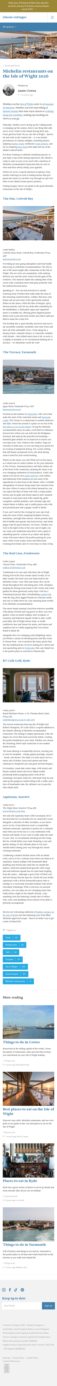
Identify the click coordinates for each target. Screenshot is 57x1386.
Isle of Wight (26, 104)
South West (8, 1329)
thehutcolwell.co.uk (12, 259)
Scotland (33, 1333)
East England (22, 1333)
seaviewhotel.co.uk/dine (14, 811)
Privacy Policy (18, 1358)
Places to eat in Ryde (20, 1181)
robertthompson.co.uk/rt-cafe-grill (19, 720)
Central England (41, 1329)
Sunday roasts (17, 144)
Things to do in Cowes (21, 1042)
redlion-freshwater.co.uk (14, 567)
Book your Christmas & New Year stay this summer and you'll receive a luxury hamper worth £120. (28, 6)
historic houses (10, 111)
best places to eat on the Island (17, 427)
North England (9, 1333)
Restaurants (15, 945)
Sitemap (6, 1358)
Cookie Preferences (11, 1361)
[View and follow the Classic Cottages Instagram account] (4, 1291)
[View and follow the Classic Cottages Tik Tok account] (15, 1291)
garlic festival (31, 476)
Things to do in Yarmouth (24, 1244)
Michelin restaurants (18, 981)
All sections (8, 27)
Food (12, 937)
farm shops (23, 147)
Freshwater (30, 648)
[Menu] (52, 17)
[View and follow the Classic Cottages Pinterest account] (22, 1291)
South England (20, 1329)
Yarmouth (32, 414)
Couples (13, 959)
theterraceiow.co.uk (12, 409)
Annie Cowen (16, 974)
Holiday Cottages (34, 1325)
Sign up (48, 1305)
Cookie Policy (32, 1358)
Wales (30, 1329)
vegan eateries (41, 144)
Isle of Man (43, 1333)
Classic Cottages (12, 1325)
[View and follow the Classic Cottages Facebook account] (10, 1291)
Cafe (11, 952)
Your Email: (9, 1305)
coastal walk (45, 594)
